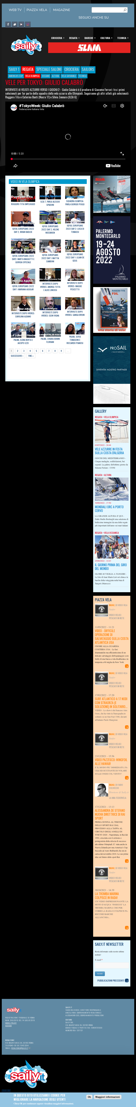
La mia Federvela (117, 798)
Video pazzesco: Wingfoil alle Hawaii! (111, 761)
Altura (55, 76)
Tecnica (120, 38)
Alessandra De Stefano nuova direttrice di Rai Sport (110, 814)
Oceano (46, 76)
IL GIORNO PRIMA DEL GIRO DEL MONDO (111, 566)
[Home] (25, 55)
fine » (30, 355)
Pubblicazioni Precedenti (110, 980)
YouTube (21, 24)
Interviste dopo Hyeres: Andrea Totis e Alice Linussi (50, 287)
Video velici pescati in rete (116, 616)
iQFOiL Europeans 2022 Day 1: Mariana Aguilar (23, 288)
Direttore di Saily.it (119, 792)
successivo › (17, 355)
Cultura (104, 38)
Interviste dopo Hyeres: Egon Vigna (50, 314)
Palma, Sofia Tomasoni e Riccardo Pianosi (75, 339)
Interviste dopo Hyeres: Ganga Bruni (75, 313)
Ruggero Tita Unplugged (23, 204)
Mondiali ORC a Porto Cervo (109, 509)
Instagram (28, 24)
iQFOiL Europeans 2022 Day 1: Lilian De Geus (75, 257)
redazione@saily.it (20, 1048)
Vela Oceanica (111, 532)
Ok (89, 1097)
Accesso (8, 1025)
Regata (72, 38)
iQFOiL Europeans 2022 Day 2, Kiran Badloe (23, 230)
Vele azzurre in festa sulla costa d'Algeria (109, 451)
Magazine (61, 10)
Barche (87, 38)
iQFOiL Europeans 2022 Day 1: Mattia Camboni (50, 258)
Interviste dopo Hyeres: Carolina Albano (23, 315)
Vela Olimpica (32, 76)
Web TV (15, 10)
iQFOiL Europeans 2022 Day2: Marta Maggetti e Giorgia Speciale (23, 259)
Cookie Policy (11, 1023)
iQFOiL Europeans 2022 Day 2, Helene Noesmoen (50, 229)
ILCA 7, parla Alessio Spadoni (50, 203)
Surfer (112, 609)
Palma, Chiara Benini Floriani (50, 340)
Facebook (8, 24)
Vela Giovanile (68, 76)
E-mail (99, 959)
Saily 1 (14, 69)
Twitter (15, 24)
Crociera (55, 38)
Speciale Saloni (48, 69)
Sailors (88, 69)
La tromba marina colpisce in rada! (107, 895)
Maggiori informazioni (107, 1097)
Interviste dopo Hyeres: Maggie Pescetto (75, 286)
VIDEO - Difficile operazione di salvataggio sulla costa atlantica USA (112, 636)
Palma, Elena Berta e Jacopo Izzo (23, 341)
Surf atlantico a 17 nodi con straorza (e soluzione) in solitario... (111, 702)
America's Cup (16, 76)
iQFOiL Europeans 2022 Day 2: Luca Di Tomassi (75, 228)
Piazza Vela (37, 10)
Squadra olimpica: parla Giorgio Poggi (74, 203)
